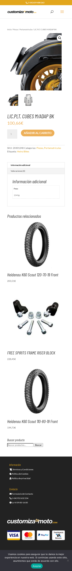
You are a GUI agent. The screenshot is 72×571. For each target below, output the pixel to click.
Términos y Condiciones (22, 469)
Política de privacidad (20, 478)
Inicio (9, 29)
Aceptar (37, 566)
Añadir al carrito (38, 133)
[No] (67, 560)
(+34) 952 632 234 (20, 498)
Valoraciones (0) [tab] (18, 171)
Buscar (38, 445)
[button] (60, 38)
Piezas (15, 29)
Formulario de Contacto (22, 494)
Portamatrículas (26, 29)
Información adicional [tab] (20, 165)
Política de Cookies (20, 474)
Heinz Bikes (23, 151)
